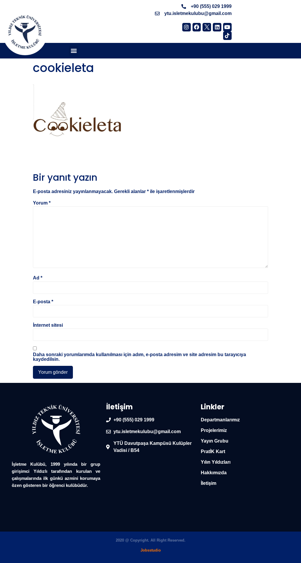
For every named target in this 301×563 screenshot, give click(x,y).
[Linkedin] (217, 27)
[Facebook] (197, 27)
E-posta (43, 301)
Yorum (42, 203)
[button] (73, 51)
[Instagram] (186, 27)
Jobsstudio (151, 550)
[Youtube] (227, 27)
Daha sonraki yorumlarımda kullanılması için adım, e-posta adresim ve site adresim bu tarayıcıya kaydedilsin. (139, 357)
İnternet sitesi (48, 325)
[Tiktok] (227, 35)
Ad (37, 278)
